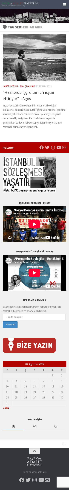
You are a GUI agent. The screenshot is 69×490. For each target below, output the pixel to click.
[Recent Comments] (34, 426)
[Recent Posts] (55, 426)
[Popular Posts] (13, 426)
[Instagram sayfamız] (53, 147)
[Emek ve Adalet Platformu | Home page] (27, 4)
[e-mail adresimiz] (64, 147)
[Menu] (64, 4)
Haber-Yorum (10, 86)
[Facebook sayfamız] (41, 147)
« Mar (6, 408)
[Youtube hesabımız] (58, 147)
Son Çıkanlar (27, 86)
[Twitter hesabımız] (47, 147)
